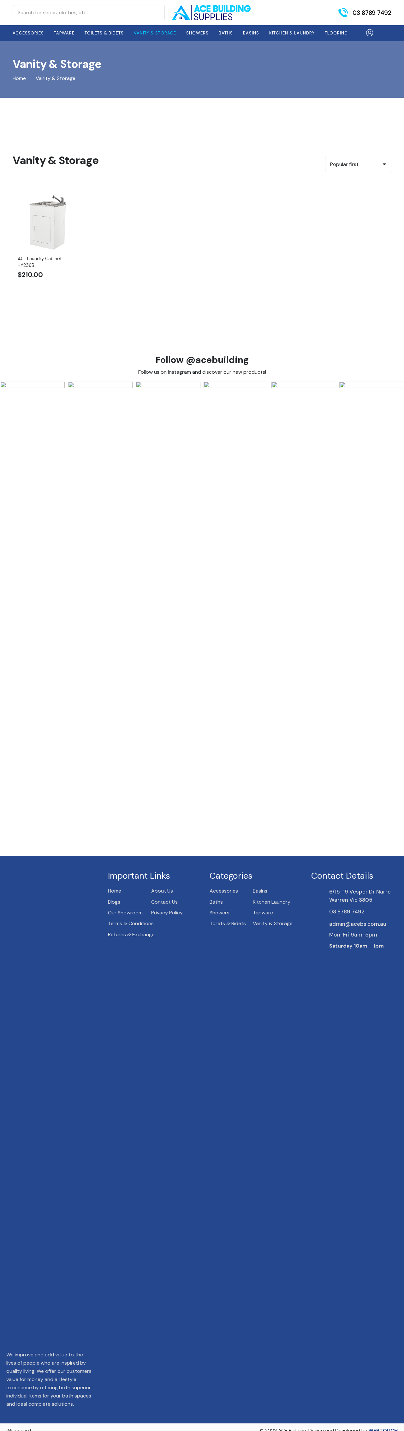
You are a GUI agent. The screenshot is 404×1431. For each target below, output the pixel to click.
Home (19, 78)
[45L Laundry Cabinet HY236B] (48, 185)
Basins (260, 890)
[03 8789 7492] (320, 911)
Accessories (224, 890)
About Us (162, 890)
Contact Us (164, 902)
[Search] (157, 12)
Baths (216, 902)
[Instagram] (342, 958)
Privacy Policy (167, 912)
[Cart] (383, 33)
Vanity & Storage (273, 923)
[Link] (211, 12)
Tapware (263, 912)
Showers (219, 912)
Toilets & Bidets (228, 923)
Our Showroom (125, 912)
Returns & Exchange (131, 934)
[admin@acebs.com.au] (320, 924)
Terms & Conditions (131, 923)
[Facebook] (331, 958)
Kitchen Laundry (271, 902)
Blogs (114, 902)
